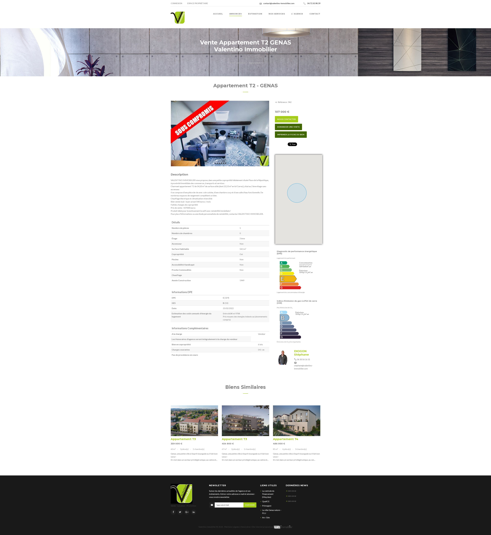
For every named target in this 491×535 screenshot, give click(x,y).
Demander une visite (288, 127)
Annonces (241, 62)
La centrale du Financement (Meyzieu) (268, 494)
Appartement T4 (285, 439)
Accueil (231, 62)
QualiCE (265, 501)
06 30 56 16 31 (303, 359)
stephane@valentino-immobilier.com (303, 367)
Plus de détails (194, 420)
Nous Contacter (286, 119)
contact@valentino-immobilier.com (278, 3)
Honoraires (245, 527)
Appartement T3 (183, 439)
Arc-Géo (266, 517)
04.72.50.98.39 (313, 3)
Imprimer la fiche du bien (290, 134)
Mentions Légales (231, 527)
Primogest (266, 505)
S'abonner (250, 505)
